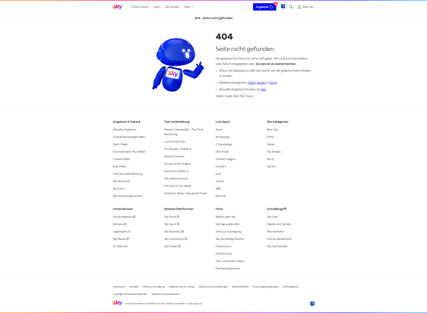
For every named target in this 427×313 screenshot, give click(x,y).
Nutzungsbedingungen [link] (266, 286)
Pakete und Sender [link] (279, 224)
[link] (117, 6)
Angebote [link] (262, 7)
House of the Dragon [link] (177, 163)
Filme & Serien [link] (140, 7)
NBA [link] (218, 188)
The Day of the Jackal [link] (177, 186)
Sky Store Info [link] (121, 181)
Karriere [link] (118, 224)
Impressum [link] (119, 286)
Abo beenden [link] (275, 231)
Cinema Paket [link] (121, 159)
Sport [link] (157, 7)
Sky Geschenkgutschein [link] (128, 196)
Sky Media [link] (119, 239)
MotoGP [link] (221, 196)
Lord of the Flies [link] (174, 141)
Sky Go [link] (271, 166)
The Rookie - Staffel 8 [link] (177, 149)
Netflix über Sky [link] (225, 216)
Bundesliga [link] (223, 137)
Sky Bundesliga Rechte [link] (230, 239)
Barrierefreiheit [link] (240, 286)
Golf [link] (218, 173)
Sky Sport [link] (170, 224)
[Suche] (291, 7)
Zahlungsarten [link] (291, 286)
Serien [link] (271, 144)
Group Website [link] (122, 216)
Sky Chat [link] (272, 216)
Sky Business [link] (172, 231)
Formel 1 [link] (221, 166)
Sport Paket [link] (120, 144)
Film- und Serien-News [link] (230, 261)
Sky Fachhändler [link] (277, 246)
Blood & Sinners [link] (174, 156)
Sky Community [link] (174, 239)
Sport (273, 83)
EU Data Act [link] (120, 246)
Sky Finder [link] (170, 246)
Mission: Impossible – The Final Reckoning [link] (183, 132)
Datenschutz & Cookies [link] (182, 286)
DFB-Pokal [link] (222, 151)
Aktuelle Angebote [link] (124, 129)
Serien (261, 83)
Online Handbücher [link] (279, 239)
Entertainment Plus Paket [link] (129, 151)
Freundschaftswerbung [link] (127, 173)
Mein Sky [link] (272, 129)
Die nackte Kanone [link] (176, 178)
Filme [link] (270, 137)
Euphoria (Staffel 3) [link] (176, 171)
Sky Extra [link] (118, 188)
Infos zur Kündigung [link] (228, 231)
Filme (252, 83)
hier (263, 89)
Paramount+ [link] (224, 246)
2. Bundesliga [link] (224, 144)
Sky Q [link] (270, 159)
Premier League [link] (225, 159)
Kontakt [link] (134, 286)
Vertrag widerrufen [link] (227, 224)
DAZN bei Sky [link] (224, 253)
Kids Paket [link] (119, 166)
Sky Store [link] (170, 216)
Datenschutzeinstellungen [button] (213, 286)
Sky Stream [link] (172, 7)
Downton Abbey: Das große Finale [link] (185, 193)
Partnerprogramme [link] (228, 268)
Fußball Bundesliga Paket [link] (129, 137)
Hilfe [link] (187, 7)
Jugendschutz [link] (122, 231)
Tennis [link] (220, 181)
